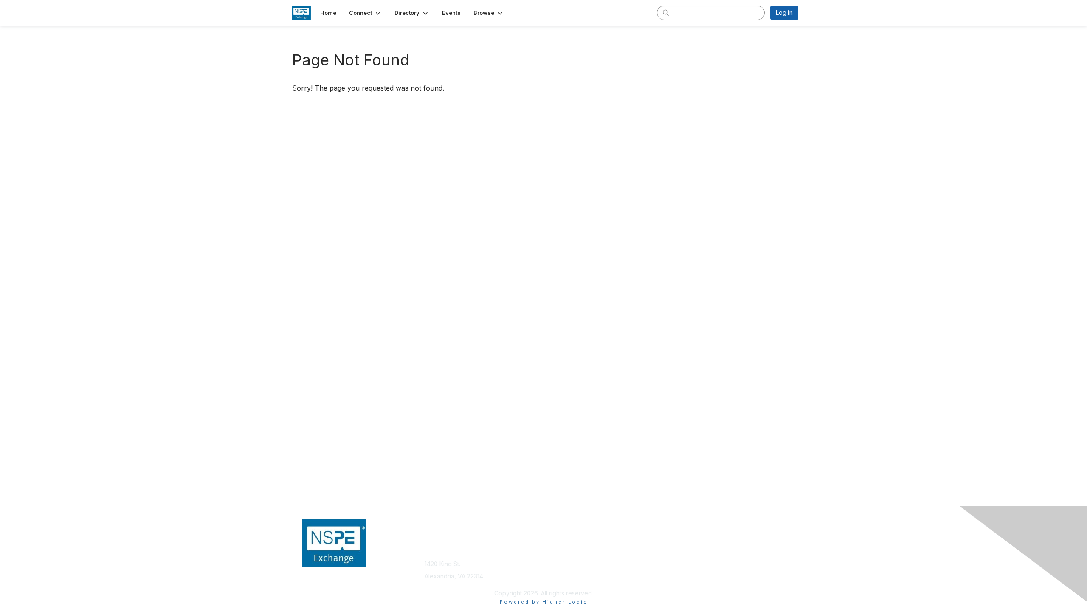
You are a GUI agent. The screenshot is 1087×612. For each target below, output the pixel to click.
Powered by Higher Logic (544, 602)
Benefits (558, 559)
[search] (666, 12)
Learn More (563, 567)
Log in (784, 12)
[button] (365, 12)
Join (553, 551)
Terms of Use (688, 559)
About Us (682, 551)
